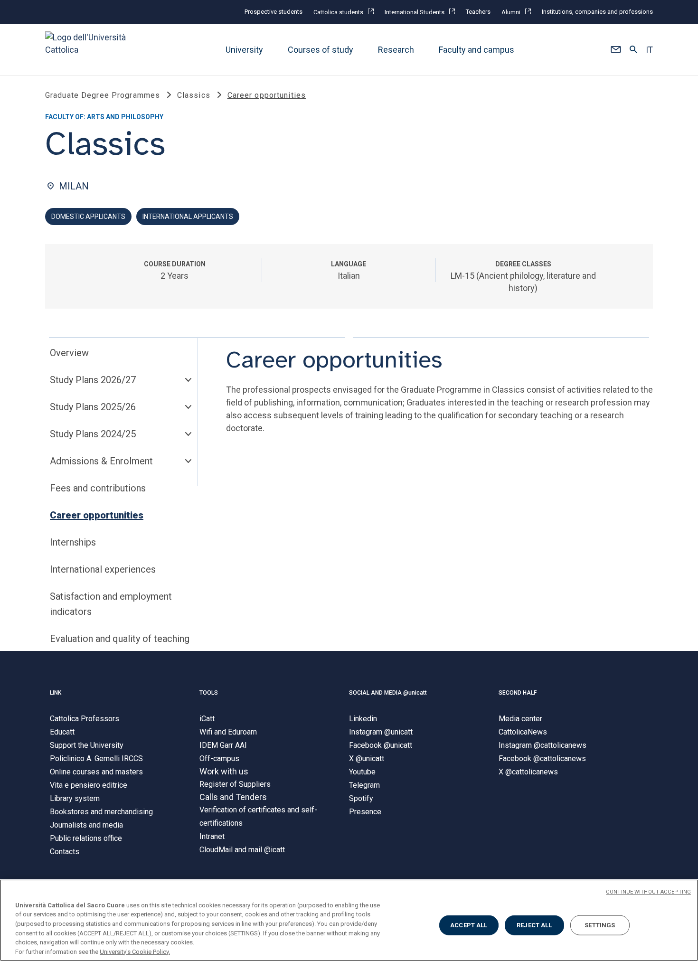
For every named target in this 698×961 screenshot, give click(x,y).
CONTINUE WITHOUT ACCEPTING (648, 892)
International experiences (103, 569)
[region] (349, 920)
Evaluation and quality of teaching (119, 638)
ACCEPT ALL (468, 925)
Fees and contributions (98, 488)
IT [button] (649, 50)
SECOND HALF (518, 692)
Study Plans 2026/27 (93, 380)
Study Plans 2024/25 (93, 434)
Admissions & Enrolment (101, 461)
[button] (615, 50)
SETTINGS (600, 925)
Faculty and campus (476, 50)
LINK (55, 692)
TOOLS (208, 692)
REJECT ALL (534, 925)
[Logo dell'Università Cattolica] (89, 49)
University (244, 50)
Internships (73, 542)
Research (396, 50)
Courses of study (320, 50)
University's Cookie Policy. (135, 951)
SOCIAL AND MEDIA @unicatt (388, 692)
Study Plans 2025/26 (93, 407)
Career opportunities (96, 515)
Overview (69, 352)
